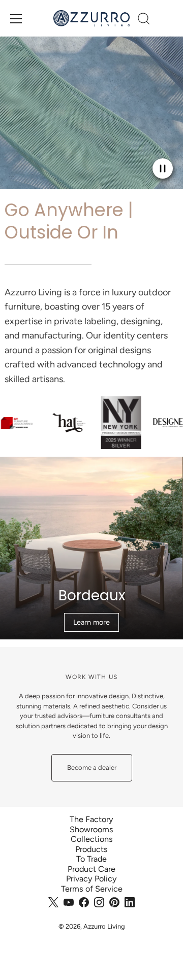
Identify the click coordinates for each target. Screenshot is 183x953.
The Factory (91, 819)
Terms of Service (92, 888)
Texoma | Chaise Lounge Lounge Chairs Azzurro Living (92, 461)
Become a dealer (91, 767)
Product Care (91, 868)
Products (91, 849)
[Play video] (162, 168)
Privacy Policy (91, 878)
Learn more (91, 622)
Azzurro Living (104, 926)
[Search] (144, 20)
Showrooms (91, 829)
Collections (92, 839)
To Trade (91, 859)
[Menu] (16, 19)
